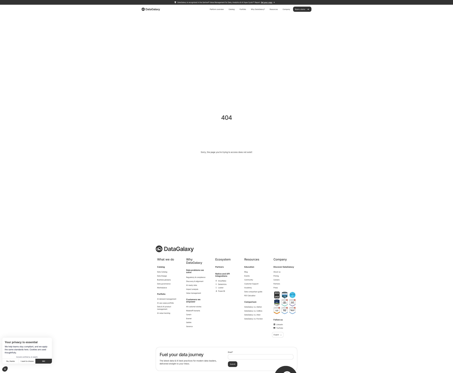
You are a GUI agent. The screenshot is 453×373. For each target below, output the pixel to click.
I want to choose (27, 361)
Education (249, 267)
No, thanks (10, 361)
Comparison (250, 302)
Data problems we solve (195, 271)
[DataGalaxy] (151, 9)
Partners (219, 267)
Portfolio (161, 294)
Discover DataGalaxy (283, 267)
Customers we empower (193, 300)
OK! (43, 361)
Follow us (278, 320)
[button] (5, 369)
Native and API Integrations (222, 275)
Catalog (161, 267)
